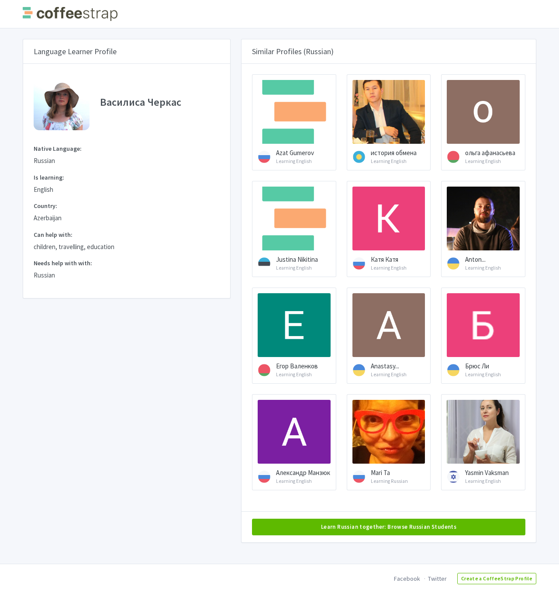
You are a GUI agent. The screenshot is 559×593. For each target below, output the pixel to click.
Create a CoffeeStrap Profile (496, 578)
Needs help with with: (63, 263)
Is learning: (49, 177)
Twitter (437, 579)
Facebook (407, 579)
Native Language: (58, 149)
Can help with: (53, 235)
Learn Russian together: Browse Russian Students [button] (388, 527)
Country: (45, 206)
